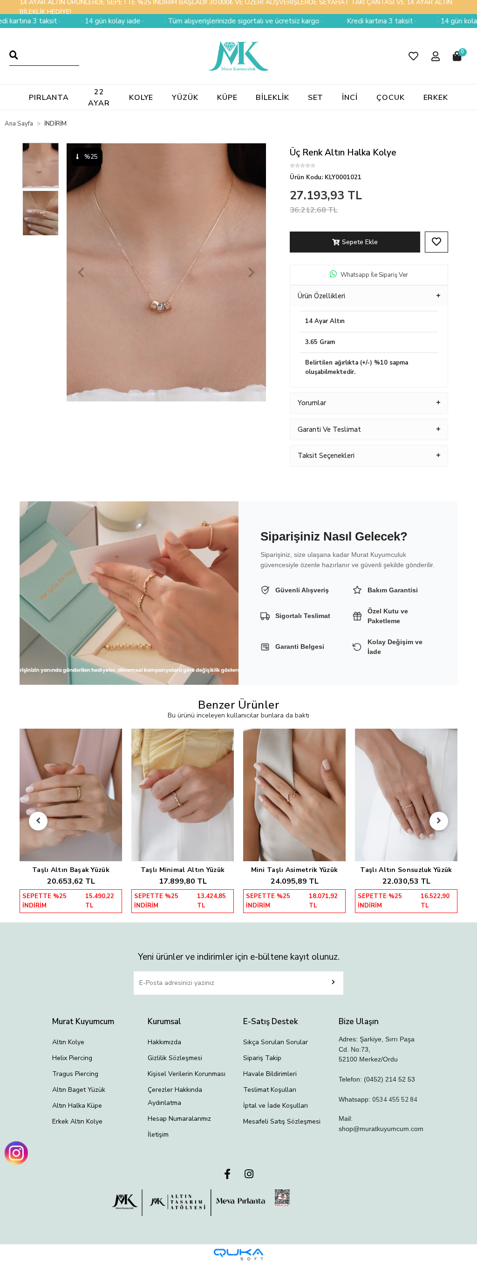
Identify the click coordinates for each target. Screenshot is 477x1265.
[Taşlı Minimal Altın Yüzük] (182, 795)
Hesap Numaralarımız (179, 1118)
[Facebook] (227, 1174)
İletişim (158, 1134)
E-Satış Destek (270, 1021)
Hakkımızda (164, 1042)
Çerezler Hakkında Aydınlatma (175, 1096)
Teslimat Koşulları (269, 1089)
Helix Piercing (72, 1058)
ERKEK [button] (436, 97)
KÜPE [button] (227, 97)
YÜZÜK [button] (185, 97)
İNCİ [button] (350, 97)
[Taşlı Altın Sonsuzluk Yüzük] (406, 795)
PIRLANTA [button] (49, 97)
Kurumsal (164, 1021)
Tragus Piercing (75, 1073)
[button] (413, 56)
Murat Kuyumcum (83, 1021)
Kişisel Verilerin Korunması (186, 1073)
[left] (38, 821)
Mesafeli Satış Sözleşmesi (281, 1121)
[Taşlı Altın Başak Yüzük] (71, 795)
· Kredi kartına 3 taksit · (341, 21)
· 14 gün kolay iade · (73, 21)
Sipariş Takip (262, 1058)
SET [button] (316, 97)
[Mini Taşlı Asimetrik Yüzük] (294, 795)
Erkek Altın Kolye (77, 1121)
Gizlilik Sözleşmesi (175, 1058)
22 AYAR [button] (99, 97)
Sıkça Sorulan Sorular (275, 1042)
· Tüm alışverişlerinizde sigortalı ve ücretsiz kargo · (205, 21)
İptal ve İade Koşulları (275, 1105)
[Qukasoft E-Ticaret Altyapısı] (238, 1254)
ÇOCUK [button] (390, 97)
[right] (438, 821)
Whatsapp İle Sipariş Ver (374, 275)
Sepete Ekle (360, 242)
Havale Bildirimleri (270, 1073)
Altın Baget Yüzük (78, 1089)
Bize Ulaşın (359, 1021)
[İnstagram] (249, 1174)
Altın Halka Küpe (77, 1105)
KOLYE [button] (141, 97)
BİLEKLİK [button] (272, 97)
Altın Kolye (68, 1042)
